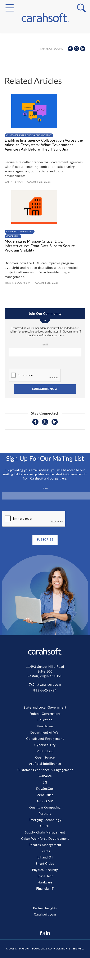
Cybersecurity (45, 53)
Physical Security (45, 153)
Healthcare (45, 726)
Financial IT (45, 168)
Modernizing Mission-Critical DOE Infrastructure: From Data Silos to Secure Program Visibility (40, 246)
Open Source (45, 63)
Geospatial (13, 236)
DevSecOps (45, 88)
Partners (45, 108)
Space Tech (45, 158)
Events (45, 138)
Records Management (45, 133)
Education (45, 720)
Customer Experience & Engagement (45, 73)
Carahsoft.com (45, 914)
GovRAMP (45, 98)
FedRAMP (45, 78)
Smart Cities (45, 148)
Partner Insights (45, 908)
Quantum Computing (45, 103)
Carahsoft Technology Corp (35, 949)
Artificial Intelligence (45, 68)
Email (45, 345)
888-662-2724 (45, 690)
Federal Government (45, 45)
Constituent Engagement (45, 48)
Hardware (45, 163)
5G (45, 83)
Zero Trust (45, 93)
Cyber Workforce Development (45, 128)
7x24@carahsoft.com (45, 684)
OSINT (45, 118)
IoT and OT (45, 143)
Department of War (44, 732)
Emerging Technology (45, 113)
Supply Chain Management (45, 123)
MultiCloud (45, 58)
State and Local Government (45, 40)
